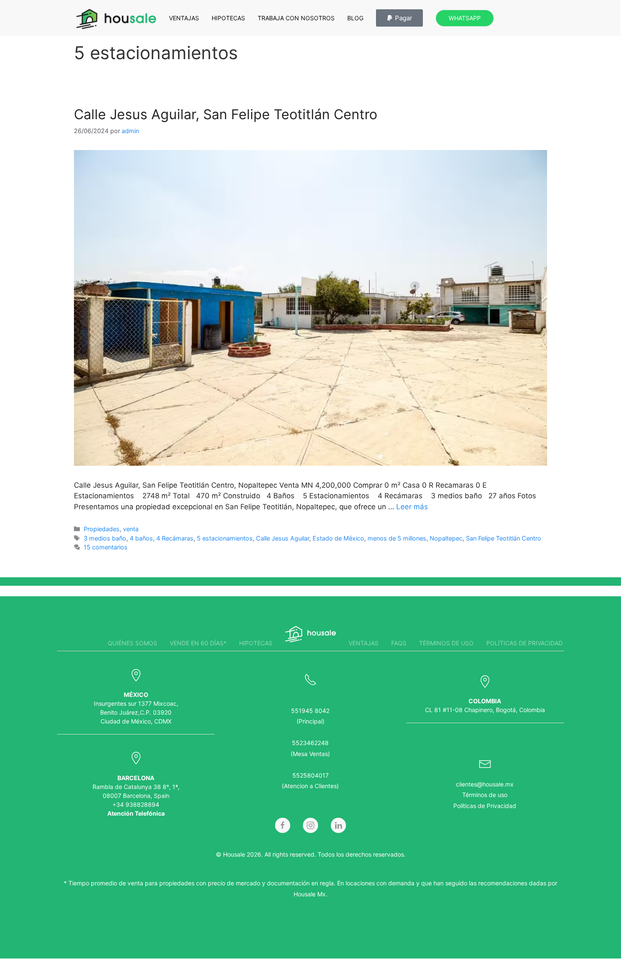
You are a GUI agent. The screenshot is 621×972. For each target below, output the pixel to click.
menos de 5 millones (397, 538)
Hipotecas (228, 18)
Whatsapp (465, 18)
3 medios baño (105, 538)
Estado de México (338, 538)
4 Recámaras (174, 538)
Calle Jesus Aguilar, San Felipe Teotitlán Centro (225, 114)
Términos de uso (446, 643)
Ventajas (184, 18)
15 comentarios (106, 547)
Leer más (412, 506)
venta (131, 528)
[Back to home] (116, 19)
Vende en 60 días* (198, 643)
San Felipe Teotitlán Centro (503, 538)
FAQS (398, 643)
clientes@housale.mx (485, 784)
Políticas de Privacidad (484, 805)
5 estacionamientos (225, 538)
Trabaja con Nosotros (296, 18)
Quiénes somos (132, 643)
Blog (355, 18)
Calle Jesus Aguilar (282, 538)
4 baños (141, 538)
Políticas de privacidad (524, 643)
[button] (399, 18)
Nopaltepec (446, 538)
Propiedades (102, 528)
